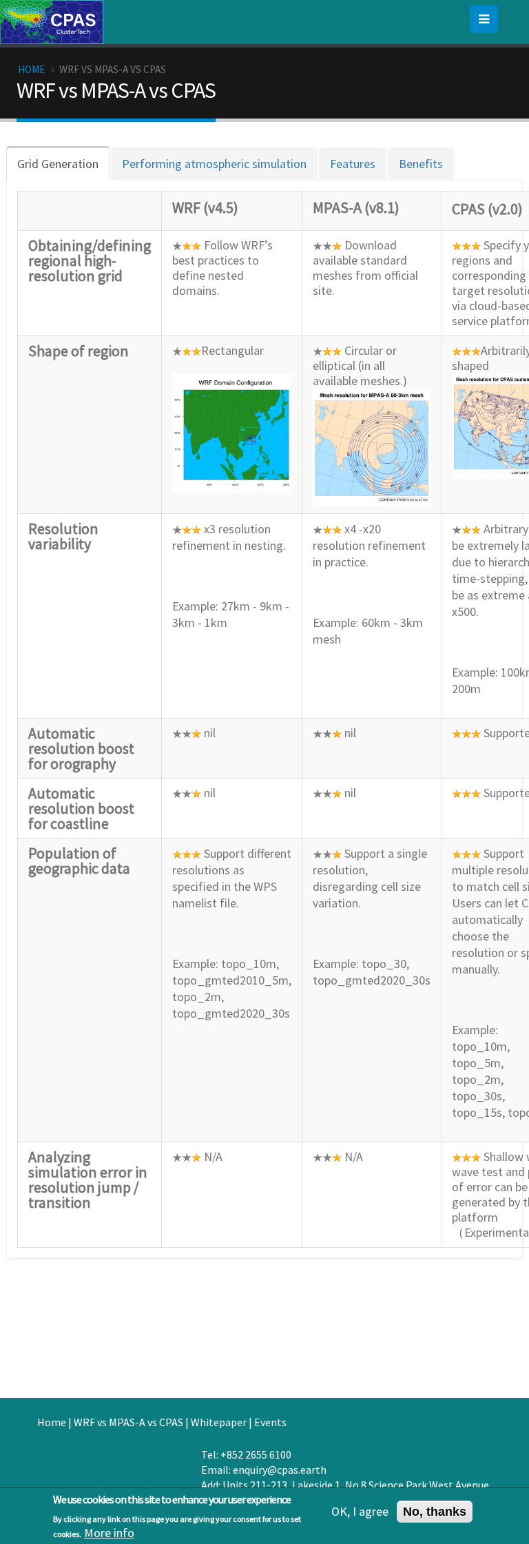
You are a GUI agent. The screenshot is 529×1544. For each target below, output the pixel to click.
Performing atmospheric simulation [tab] (214, 164)
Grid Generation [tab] (57, 164)
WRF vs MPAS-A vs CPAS (128, 1422)
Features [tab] (352, 164)
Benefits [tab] (421, 164)
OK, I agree (359, 1511)
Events (270, 1422)
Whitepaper (219, 1422)
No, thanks (434, 1512)
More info (109, 1533)
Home (31, 69)
